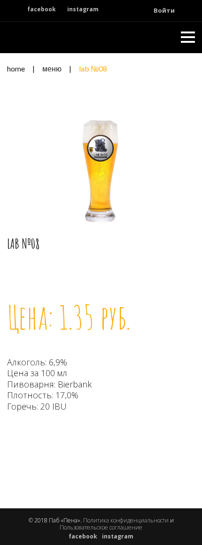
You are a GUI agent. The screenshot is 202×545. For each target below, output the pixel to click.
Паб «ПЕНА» (47, 37)
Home (16, 68)
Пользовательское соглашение (101, 527)
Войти (164, 10)
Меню (52, 68)
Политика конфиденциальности (126, 520)
